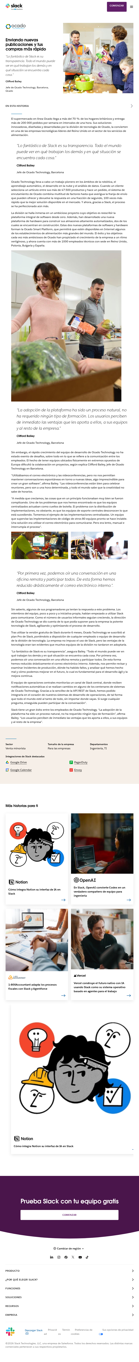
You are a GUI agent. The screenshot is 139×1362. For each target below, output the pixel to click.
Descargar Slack (34, 1330)
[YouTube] (80, 1258)
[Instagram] (58, 1258)
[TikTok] (87, 1258)
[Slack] (14, 7)
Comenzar (117, 5)
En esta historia (17, 105)
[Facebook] (65, 1258)
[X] (73, 1258)
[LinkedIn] (51, 1258)
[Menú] (131, 7)
